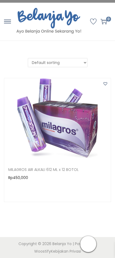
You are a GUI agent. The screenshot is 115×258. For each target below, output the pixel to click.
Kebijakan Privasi (66, 251)
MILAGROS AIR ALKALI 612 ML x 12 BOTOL (43, 169)
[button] (105, 83)
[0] (104, 21)
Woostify (42, 251)
